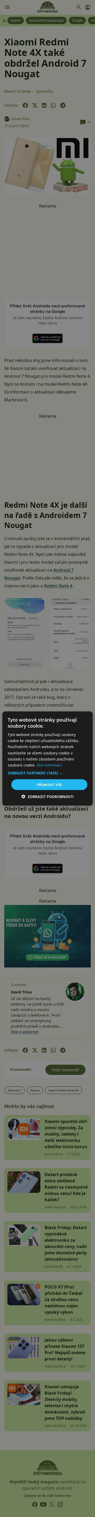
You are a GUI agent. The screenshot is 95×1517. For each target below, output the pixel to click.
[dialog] (47, 758)
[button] (47, 772)
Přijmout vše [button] (49, 784)
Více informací (49, 764)
